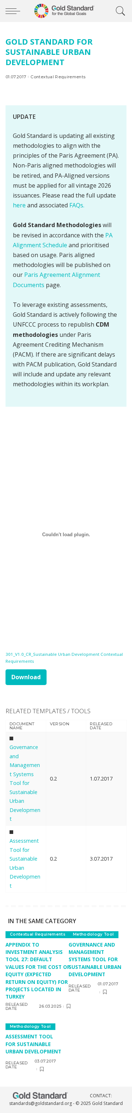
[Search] (118, 11)
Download (26, 677)
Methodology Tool (93, 934)
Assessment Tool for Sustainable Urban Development (33, 1044)
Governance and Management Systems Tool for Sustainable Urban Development (25, 783)
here (19, 205)
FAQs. (76, 205)
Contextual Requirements (57, 77)
